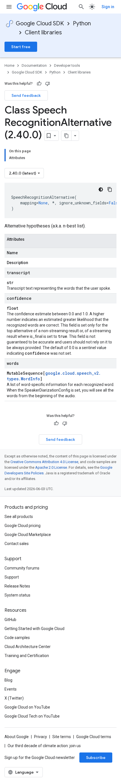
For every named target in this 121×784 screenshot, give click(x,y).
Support (12, 577)
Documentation (34, 65)
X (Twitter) (14, 698)
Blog (8, 680)
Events (11, 689)
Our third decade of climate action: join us (44, 745)
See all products (19, 516)
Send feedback (26, 95)
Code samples (17, 637)
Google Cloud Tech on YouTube (32, 716)
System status (17, 595)
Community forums (22, 568)
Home (9, 65)
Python (82, 23)
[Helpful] (39, 83)
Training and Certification (27, 655)
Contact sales (17, 543)
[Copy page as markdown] (66, 135)
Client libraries (43, 32)
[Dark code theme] (100, 189)
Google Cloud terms (93, 736)
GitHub (10, 619)
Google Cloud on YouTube (27, 707)
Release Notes (17, 586)
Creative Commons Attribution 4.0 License (44, 462)
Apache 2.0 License (51, 467)
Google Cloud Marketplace (28, 534)
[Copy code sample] (109, 189)
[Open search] (81, 6)
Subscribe (96, 757)
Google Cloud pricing (23, 525)
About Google (17, 736)
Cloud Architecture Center (28, 646)
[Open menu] (9, 7)
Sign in (108, 7)
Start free (20, 46)
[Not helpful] (47, 83)
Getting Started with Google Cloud (34, 628)
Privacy (40, 736)
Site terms (61, 736)
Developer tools (67, 65)
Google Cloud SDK (40, 23)
